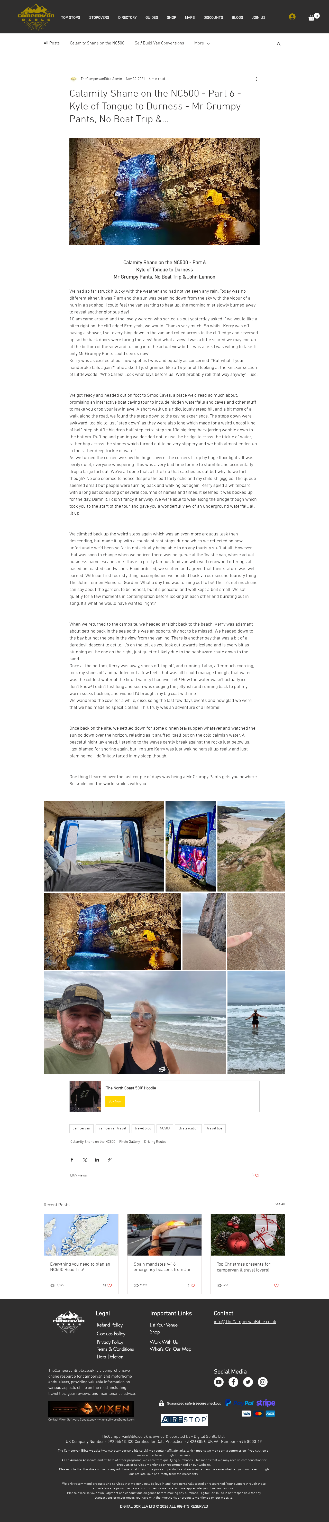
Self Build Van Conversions (159, 43)
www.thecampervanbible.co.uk (124, 1451)
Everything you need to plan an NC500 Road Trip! (80, 1267)
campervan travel (112, 1128)
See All (280, 1204)
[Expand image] (104, 846)
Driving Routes (155, 1142)
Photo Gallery (129, 1142)
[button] (314, 17)
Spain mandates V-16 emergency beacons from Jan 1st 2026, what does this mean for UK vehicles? (164, 1267)
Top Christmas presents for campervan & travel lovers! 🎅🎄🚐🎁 (246, 1267)
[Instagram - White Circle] (263, 1382)
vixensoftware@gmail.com (116, 1420)
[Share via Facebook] (71, 1159)
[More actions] (256, 79)
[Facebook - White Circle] (233, 1382)
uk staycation (188, 1128)
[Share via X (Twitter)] (84, 1159)
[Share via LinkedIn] (97, 1159)
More (199, 43)
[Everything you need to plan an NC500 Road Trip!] (81, 1235)
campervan (81, 1128)
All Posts (52, 43)
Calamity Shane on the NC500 (97, 43)
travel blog (143, 1128)
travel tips (214, 1128)
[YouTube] (219, 1382)
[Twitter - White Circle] (248, 1382)
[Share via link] (109, 1159)
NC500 (165, 1128)
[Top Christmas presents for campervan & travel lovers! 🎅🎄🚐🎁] (248, 1235)
